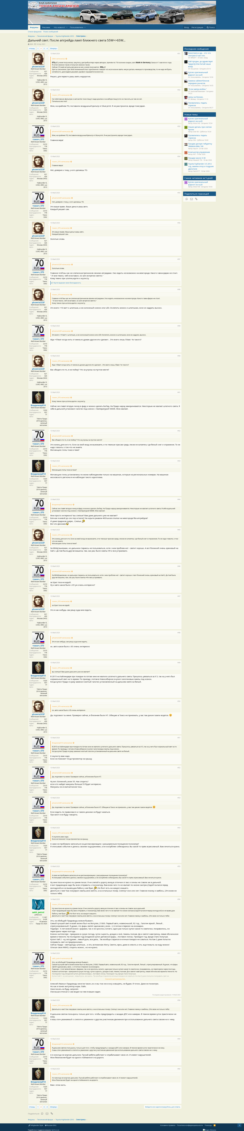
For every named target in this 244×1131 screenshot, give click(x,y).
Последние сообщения (196, 48)
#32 (179, 90)
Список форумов (34, 31)
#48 (179, 633)
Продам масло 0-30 (196, 158)
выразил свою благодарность (67, 283)
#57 (179, 953)
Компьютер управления (199, 152)
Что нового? (59, 27)
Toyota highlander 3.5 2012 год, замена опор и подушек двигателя (201, 166)
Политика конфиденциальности (190, 1125)
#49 (179, 663)
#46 (179, 566)
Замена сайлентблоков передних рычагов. (198, 81)
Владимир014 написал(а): (62, 504)
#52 (179, 768)
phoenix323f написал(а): (61, 131)
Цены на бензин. (195, 97)
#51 (179, 738)
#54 (179, 828)
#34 (179, 156)
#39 (179, 326)
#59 (179, 1039)
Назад (32, 48)
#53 (179, 798)
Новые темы (191, 114)
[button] (67, 27)
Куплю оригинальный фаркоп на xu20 (198, 73)
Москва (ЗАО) (42, 76)
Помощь (208, 1125)
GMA (31, 44)
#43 (179, 461)
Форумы (34, 27)
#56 (179, 899)
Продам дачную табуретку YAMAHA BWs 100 (200, 144)
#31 (179, 53)
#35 (179, 193)
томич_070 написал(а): (61, 95)
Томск (45, 148)
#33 (179, 126)
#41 (179, 392)
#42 (179, 431)
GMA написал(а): (58, 59)
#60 (179, 1069)
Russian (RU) (51, 1125)
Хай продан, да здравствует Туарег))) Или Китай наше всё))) (200, 64)
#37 (179, 259)
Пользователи (76, 27)
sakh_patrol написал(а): (61, 958)
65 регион (43, 921)
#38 (179, 289)
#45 (179, 530)
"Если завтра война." (197, 89)
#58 (179, 1000)
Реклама (46, 27)
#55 (179, 866)
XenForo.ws (55, 1130)
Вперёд (53, 48)
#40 (179, 356)
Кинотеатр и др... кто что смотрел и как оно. (199, 54)
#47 (179, 596)
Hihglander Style (36, 1125)
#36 (179, 223)
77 (46, 414)
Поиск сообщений (50, 31)
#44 (179, 499)
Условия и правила (167, 1125)
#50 (179, 701)
